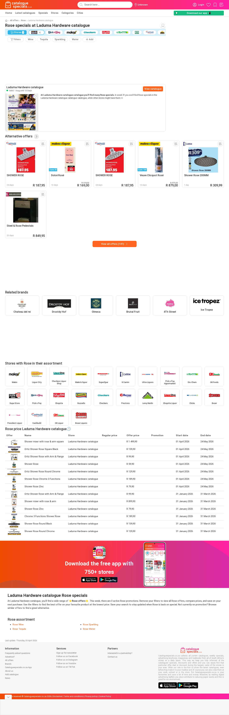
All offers (14, 20)
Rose (23, 20)
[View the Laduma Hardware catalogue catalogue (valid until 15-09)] (21, 112)
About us (9, 671)
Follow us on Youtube (66, 663)
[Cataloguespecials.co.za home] (18, 5)
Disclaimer (57, 696)
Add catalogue (11, 674)
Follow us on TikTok (65, 667)
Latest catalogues (25, 13)
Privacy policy (91, 696)
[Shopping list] (221, 4)
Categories (68, 13)
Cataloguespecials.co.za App (18, 667)
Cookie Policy (105, 696)
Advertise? (10, 657)
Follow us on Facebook (67, 656)
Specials (43, 13)
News (7, 678)
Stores (54, 13)
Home (8, 13)
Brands (8, 664)
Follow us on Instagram (67, 660)
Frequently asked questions (17, 653)
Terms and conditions (74, 696)
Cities (80, 13)
